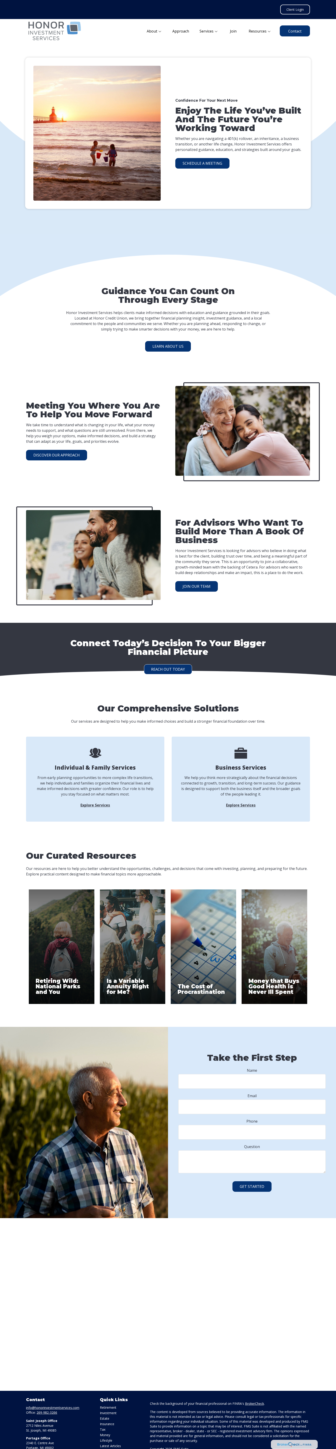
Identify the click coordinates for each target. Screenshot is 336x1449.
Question (252, 1146)
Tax (102, 1429)
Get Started (252, 1186)
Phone (252, 1121)
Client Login (295, 9)
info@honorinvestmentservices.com (52, 1407)
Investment (108, 1413)
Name (252, 1070)
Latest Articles (110, 1446)
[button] (154, 31)
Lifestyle (106, 1440)
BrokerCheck (254, 1403)
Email (252, 1095)
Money (105, 1435)
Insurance (107, 1424)
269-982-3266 (47, 1412)
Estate (104, 1418)
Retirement (108, 1407)
